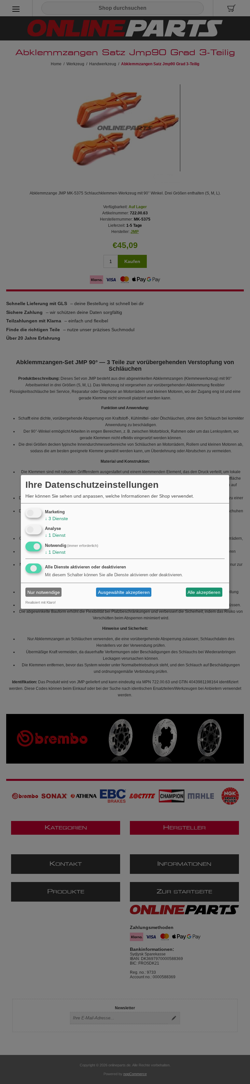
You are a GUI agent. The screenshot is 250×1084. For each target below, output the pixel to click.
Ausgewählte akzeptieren (124, 592)
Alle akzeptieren (204, 592)
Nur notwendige (43, 592)
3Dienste (56, 518)
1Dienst (55, 535)
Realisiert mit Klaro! (40, 602)
